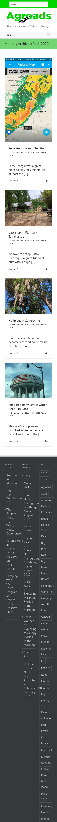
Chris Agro (15, 152)
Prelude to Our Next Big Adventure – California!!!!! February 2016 (32, 680)
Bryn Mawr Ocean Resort (45, 570)
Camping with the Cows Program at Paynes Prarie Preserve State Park (11, 596)
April (44, 493)
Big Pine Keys (44, 548)
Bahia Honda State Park (45, 527)
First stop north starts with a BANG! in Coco (28, 407)
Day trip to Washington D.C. (11, 496)
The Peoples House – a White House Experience (11, 521)
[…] (26, 174)
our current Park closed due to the (26, 432)
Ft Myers (44, 740)
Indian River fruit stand (45, 778)
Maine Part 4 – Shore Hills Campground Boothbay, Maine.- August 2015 (32, 501)
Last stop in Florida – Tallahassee (23, 234)
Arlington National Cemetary (46, 506)
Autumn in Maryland (11, 479)
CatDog (45, 616)
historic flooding (46, 759)
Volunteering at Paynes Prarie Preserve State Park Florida (11, 555)
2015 (44, 473)
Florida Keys (45, 691)
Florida (45, 681)
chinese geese (45, 626)
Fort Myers (44, 727)
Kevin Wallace (29, 619)
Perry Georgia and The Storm (28, 148)
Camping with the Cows (46, 604)
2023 (44, 480)
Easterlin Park (46, 651)
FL (42, 661)
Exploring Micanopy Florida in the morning (30, 602)
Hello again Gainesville (24, 321)
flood (44, 674)
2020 (38, 152)
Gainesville (47, 750)
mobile (45, 818)
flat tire (45, 668)
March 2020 (44, 796)
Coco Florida (45, 638)
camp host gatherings (47, 588)
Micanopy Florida (46, 809)
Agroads (46, 487)
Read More (12, 181)
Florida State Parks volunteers (47, 709)
